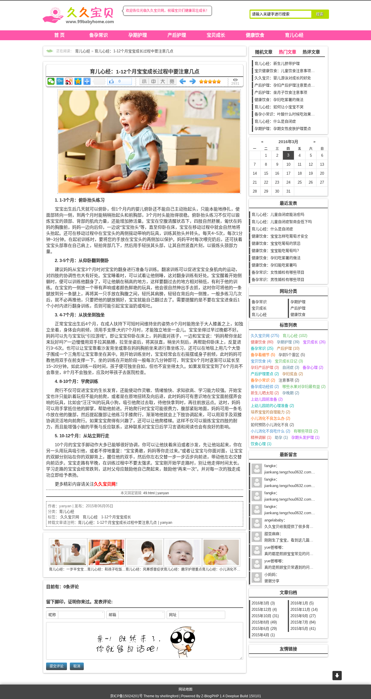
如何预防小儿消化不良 (272, 425)
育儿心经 (294, 35)
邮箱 (112, 615)
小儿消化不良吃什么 (270, 431)
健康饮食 (255, 35)
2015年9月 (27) (303, 616)
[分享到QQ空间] (78, 81)
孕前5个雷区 (292, 355)
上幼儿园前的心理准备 (272, 405)
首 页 (59, 35)
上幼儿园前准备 (267, 399)
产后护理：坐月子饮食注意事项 (280, 92)
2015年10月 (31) (265, 616)
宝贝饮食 (261, 361)
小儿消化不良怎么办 (270, 418)
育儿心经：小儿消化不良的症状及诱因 (231, 569)
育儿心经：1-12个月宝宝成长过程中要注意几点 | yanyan (125, 522)
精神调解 (261, 437)
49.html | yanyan (156, 493)
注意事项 (289, 380)
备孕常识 (98, 35)
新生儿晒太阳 (265, 393)
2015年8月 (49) (264, 622)
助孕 (281, 437)
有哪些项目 (306, 431)
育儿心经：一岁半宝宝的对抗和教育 (77, 569)
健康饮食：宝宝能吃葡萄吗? (275, 250)
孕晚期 (290, 393)
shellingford (169, 696)
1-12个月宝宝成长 (116, 517)
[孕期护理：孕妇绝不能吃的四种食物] (192, 81)
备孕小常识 (263, 380)
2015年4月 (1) (263, 635)
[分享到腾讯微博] (60, 81)
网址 (173, 615)
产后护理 (177, 35)
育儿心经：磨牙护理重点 (183, 569)
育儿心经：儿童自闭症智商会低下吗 (282, 222)
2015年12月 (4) (264, 609)
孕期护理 (137, 35)
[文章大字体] (162, 81)
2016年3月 (288, 141)
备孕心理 (313, 367)
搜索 (319, 14)
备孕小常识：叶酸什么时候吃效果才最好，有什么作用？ (301, 114)
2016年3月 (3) (263, 603)
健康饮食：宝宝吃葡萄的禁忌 (276, 243)
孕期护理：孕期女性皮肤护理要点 (282, 128)
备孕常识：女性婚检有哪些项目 (278, 272)
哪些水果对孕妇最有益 (303, 386)
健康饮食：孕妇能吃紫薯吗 (274, 265)
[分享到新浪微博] (69, 81)
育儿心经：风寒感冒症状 (145, 569)
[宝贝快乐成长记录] (78, 14)
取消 (76, 666)
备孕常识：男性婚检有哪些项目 (278, 279)
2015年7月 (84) (303, 622)
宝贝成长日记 (289, 361)
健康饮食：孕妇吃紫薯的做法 (278, 99)
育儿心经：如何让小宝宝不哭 (278, 107)
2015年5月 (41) (303, 628)
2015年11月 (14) (304, 609)
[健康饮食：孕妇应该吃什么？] (182, 81)
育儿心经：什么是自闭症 (275, 121)
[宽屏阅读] (172, 81)
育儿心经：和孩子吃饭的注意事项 (113, 569)
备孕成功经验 (265, 386)
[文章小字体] (144, 81)
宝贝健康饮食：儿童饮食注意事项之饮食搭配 (292, 71)
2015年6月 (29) (264, 628)
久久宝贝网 (69, 517)
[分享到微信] (51, 81)
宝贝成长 (216, 35)
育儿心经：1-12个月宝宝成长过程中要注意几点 (133, 51)
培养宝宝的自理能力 (270, 412)
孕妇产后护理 (265, 367)
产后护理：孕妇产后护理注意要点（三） (288, 85)
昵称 (52, 615)
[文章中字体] (153, 81)
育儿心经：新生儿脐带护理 (277, 63)
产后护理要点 (265, 374)
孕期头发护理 (305, 437)
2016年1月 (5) (302, 603)
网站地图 (185, 689)
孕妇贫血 (292, 374)
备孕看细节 (263, 355)
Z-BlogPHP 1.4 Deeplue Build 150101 (231, 696)
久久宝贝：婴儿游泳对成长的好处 (282, 78)
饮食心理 (261, 444)
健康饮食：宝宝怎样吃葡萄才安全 (280, 236)
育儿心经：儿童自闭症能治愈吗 (278, 214)
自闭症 (290, 367)
